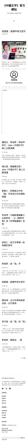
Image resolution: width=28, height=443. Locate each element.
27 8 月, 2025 (4, 228)
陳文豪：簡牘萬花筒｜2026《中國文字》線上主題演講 (13, 169)
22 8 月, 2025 (4, 286)
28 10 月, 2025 (5, 200)
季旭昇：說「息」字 (11, 263)
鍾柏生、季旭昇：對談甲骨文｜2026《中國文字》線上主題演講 (13, 145)
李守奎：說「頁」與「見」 (14, 321)
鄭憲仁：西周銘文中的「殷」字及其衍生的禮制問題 (13, 193)
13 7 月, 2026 (4, 152)
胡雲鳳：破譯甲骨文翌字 (13, 282)
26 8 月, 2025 (4, 267)
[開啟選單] (14, 21)
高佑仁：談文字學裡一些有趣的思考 (13, 244)
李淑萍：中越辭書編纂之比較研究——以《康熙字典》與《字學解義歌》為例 (13, 220)
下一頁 (23, 358)
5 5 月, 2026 (4, 176)
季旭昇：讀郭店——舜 (12, 340)
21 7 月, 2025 (4, 344)
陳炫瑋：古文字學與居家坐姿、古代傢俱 (13, 302)
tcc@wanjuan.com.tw (11, 425)
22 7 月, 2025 (4, 325)
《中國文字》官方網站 (14, 7)
